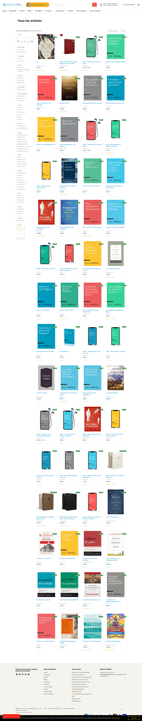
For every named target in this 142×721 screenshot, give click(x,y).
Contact (24, 708)
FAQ (73, 696)
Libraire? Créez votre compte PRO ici (82, 677)
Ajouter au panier (55, 34)
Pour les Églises (81, 11)
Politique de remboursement (55, 708)
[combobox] (71, 5)
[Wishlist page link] (123, 5)
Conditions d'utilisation (78, 689)
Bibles (30, 11)
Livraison (40, 708)
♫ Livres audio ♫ (60, 11)
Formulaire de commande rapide (81, 672)
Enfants (70, 11)
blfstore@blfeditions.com (107, 674)
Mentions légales (32, 708)
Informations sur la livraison (79, 684)
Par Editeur (38, 11)
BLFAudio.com (76, 699)
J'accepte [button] (134, 718)
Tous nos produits (95, 11)
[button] (123, 31)
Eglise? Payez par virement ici (80, 679)
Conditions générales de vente (80, 687)
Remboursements (77, 691)
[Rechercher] (94, 5)
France (120, 709)
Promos (22, 11)
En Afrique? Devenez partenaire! (81, 682)
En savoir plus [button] (115, 718)
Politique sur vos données (22, 710)
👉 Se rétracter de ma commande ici (82, 694)
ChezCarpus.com (76, 701)
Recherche (18, 708)
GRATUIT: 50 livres (11, 716)
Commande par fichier (78, 675)
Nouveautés (13, 11)
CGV (45, 708)
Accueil (4, 11)
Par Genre (48, 11)
